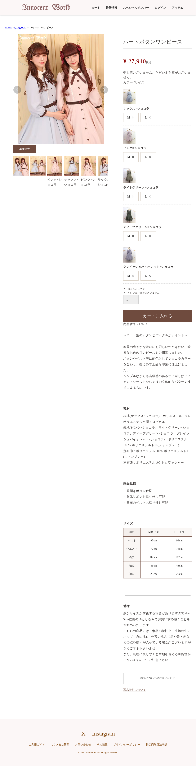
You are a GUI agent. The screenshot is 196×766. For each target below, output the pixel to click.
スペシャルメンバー (136, 7)
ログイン (160, 7)
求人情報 (102, 744)
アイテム (177, 7)
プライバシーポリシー (126, 744)
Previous (17, 90)
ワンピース (20, 27)
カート (95, 7)
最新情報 (111, 7)
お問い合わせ (83, 744)
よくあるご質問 (60, 744)
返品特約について (134, 689)
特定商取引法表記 (156, 744)
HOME (8, 27)
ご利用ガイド (37, 744)
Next (104, 90)
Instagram (103, 733)
